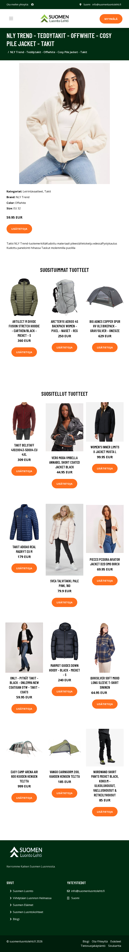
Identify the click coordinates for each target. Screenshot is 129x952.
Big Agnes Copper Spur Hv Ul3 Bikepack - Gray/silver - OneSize (105, 326)
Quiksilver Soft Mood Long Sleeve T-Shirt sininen (104, 682)
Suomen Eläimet (23, 905)
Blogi (16, 919)
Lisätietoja (19, 228)
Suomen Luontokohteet (28, 912)
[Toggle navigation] (11, 18)
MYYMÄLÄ (111, 19)
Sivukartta (114, 946)
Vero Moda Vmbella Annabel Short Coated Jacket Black (64, 462)
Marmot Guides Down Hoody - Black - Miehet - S (64, 670)
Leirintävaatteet (33, 191)
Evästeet (115, 941)
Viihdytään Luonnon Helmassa (32, 898)
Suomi (86, 4)
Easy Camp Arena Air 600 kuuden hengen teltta (24, 776)
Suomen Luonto (23, 891)
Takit (47, 191)
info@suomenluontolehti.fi (106, 4)
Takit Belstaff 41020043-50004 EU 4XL (24, 449)
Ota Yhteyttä (100, 941)
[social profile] (32, 4)
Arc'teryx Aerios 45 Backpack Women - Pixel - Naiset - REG (64, 326)
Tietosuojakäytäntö (93, 946)
